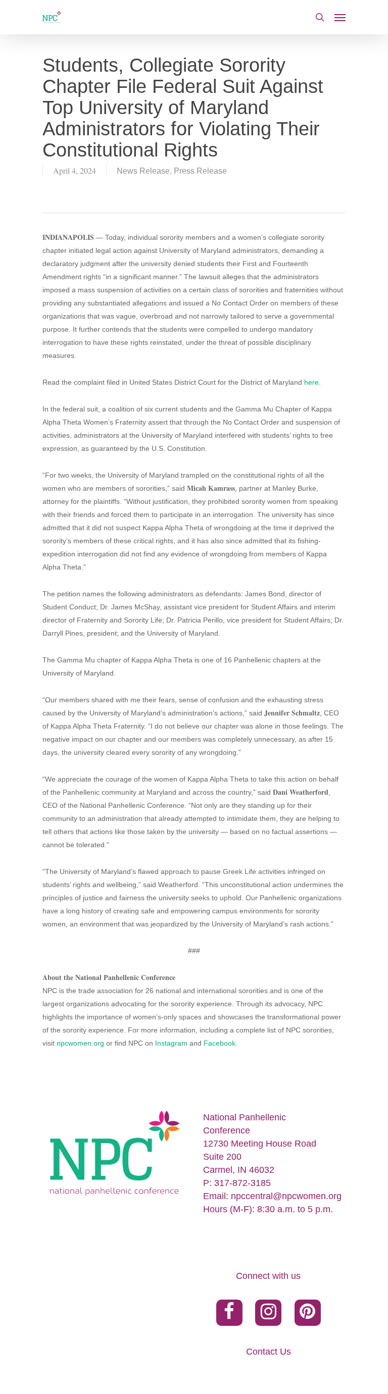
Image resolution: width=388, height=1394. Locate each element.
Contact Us (268, 1352)
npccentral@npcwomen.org (286, 1196)
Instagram (171, 1043)
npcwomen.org (80, 1043)
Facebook (219, 1043)
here (311, 382)
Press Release (200, 171)
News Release (143, 171)
